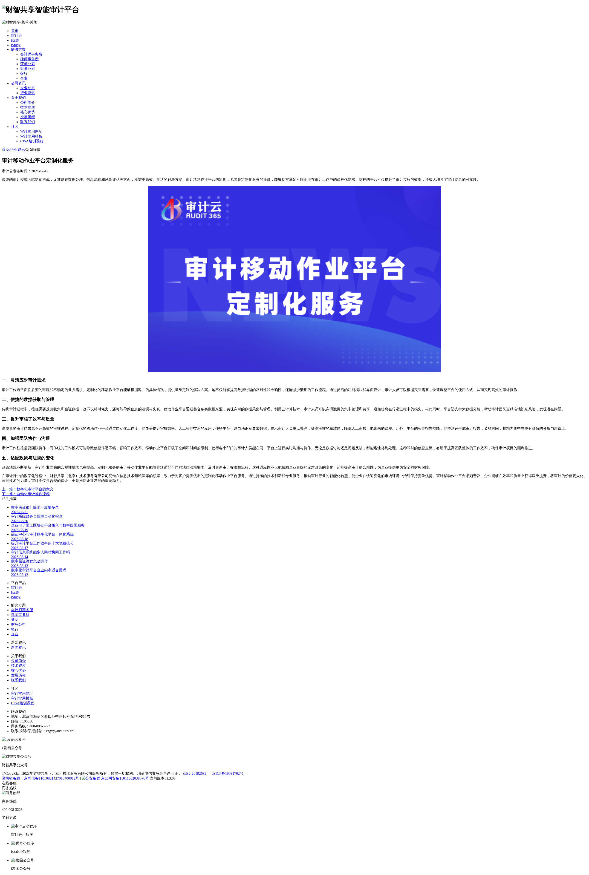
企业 (24, 78)
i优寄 (15, 40)
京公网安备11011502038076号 (125, 778)
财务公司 (27, 69)
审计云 (16, 35)
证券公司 (27, 64)
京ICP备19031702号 (227, 773)
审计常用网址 (31, 131)
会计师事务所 (31, 54)
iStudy (15, 45)
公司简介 (27, 102)
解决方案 (18, 49)
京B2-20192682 (194, 773)
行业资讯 (27, 93)
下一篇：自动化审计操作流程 (26, 494)
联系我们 (27, 122)
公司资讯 (18, 83)
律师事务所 (29, 59)
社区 (14, 127)
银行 (24, 73)
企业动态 (27, 88)
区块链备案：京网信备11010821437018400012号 (41, 778)
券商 (14, 620)
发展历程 (27, 117)
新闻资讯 (18, 647)
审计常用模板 (31, 136)
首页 (14, 31)
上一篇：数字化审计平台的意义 (27, 489)
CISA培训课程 (31, 141)
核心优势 (27, 112)
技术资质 (27, 107)
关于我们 (18, 98)
